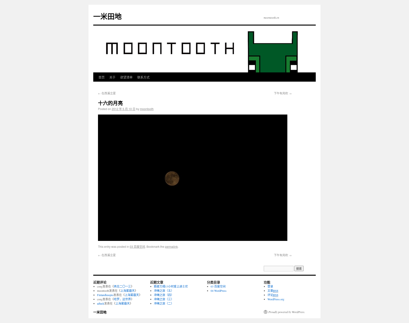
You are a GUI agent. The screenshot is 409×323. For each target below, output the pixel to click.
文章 (272, 290)
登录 (270, 286)
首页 (101, 77)
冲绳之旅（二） (164, 303)
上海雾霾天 (127, 290)
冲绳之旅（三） (164, 299)
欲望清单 (126, 77)
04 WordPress (219, 290)
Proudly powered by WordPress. (286, 312)
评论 (272, 295)
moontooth (147, 109)
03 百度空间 (137, 246)
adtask (100, 303)
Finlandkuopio (105, 295)
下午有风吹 (283, 93)
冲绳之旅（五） (164, 290)
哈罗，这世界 (122, 299)
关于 (112, 77)
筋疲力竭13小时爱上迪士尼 (171, 286)
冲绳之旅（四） (164, 295)
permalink (171, 246)
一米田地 (107, 16)
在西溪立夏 (107, 93)
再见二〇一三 (122, 286)
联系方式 (143, 77)
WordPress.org (275, 299)
